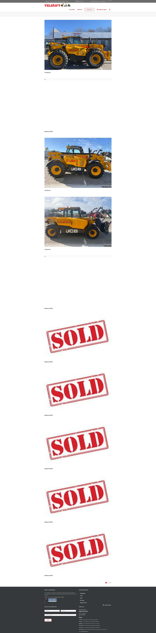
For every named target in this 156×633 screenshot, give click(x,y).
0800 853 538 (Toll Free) (95, 1)
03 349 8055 (84, 613)
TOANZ (62, 597)
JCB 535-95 (47, 190)
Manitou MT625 (48, 131)
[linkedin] (110, 0)
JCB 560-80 (47, 72)
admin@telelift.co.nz (103, 1)
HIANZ (58, 597)
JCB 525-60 (47, 249)
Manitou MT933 (48, 362)
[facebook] (108, 0)
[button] (110, 9)
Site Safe (55, 597)
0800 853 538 (83, 611)
